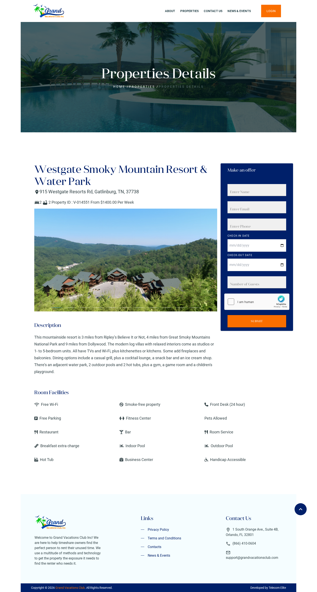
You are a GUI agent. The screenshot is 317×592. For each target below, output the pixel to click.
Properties (189, 11)
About (170, 11)
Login (271, 11)
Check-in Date (239, 235)
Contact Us (213, 11)
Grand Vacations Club (70, 587)
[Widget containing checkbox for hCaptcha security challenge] (256, 302)
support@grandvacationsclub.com (252, 558)
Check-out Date (240, 255)
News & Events (239, 11)
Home (119, 86)
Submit (257, 321)
